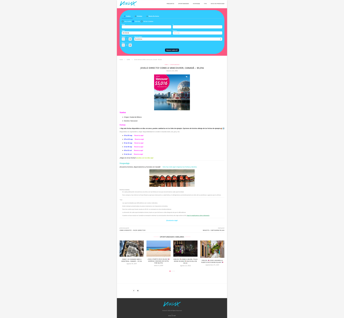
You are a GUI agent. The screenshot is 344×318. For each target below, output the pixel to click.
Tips (205, 3)
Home (121, 59)
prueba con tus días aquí (145, 158)
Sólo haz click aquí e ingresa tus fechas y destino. (180, 167)
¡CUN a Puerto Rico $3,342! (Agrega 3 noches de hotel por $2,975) (158, 261)
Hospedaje (196, 3)
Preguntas (170, 3)
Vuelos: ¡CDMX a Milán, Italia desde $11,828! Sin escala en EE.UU (185, 261)
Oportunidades (183, 3)
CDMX (128, 59)
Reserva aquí (138, 135)
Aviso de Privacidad (217, 3)
